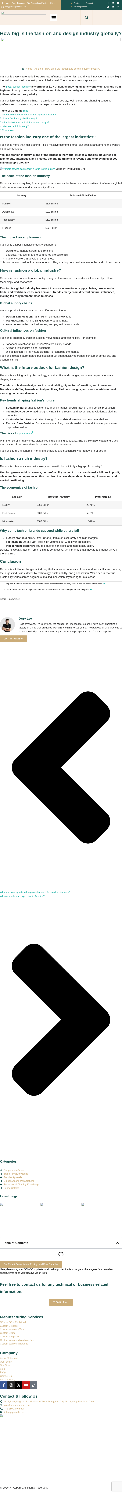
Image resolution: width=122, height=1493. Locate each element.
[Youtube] (118, 3)
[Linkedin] (113, 7)
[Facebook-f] (108, 3)
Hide (25, 110)
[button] (53, 17)
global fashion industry (17, 86)
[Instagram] (118, 7)
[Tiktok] (108, 7)
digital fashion (24, 433)
